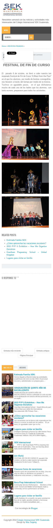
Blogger (34, 508)
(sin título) (18, 456)
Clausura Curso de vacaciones (28, 469)
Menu (6, 30)
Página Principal (26, 355)
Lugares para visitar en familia (19, 258)
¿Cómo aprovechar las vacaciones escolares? (26, 243)
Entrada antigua (43, 351)
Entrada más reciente (12, 351)
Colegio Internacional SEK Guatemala (33, 520)
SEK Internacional (22, 442)
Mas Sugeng (31, 522)
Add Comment (37, 55)
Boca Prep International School (28, 482)
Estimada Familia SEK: (17, 240)
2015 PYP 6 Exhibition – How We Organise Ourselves (29, 403)
